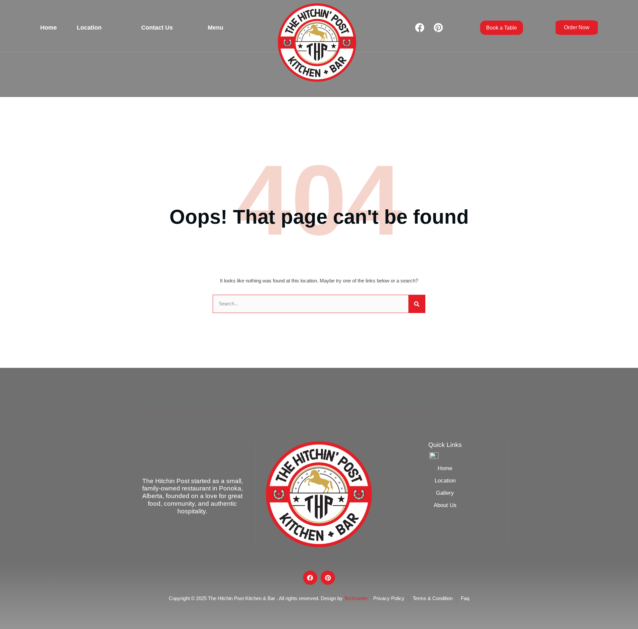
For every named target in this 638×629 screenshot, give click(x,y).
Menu (215, 27)
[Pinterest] (438, 27)
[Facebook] (419, 27)
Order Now (576, 27)
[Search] (416, 304)
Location (89, 27)
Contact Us (157, 27)
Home (48, 27)
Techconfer (356, 598)
